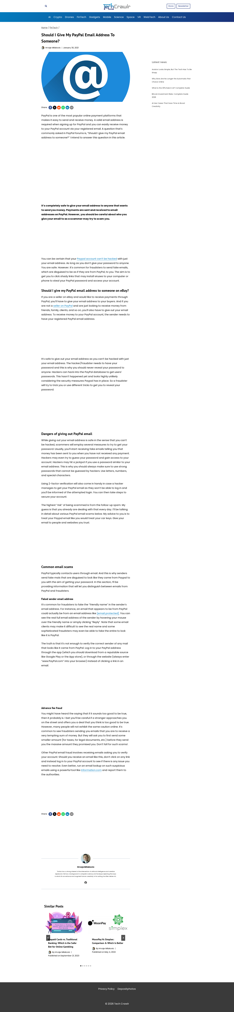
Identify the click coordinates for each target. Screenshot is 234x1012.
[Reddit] (59, 107)
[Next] (123, 938)
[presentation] (63, 923)
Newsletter (183, 6)
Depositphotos (126, 989)
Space (131, 17)
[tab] (80, 965)
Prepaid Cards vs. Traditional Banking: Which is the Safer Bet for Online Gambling (62, 943)
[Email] (71, 107)
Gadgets (94, 17)
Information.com (91, 770)
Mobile (107, 17)
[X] (54, 107)
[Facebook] (50, 107)
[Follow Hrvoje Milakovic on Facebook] (85, 882)
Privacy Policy (106, 989)
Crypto (58, 17)
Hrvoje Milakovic (53, 47)
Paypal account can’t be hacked (97, 258)
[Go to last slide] (48, 938)
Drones (69, 17)
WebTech (149, 17)
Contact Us (179, 17)
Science (119, 17)
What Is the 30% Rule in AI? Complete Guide (171, 88)
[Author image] (42, 47)
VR (139, 17)
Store (171, 6)
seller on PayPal (63, 305)
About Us (163, 17)
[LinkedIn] (67, 107)
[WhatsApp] (63, 107)
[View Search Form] (46, 6)
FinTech (81, 17)
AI (49, 17)
